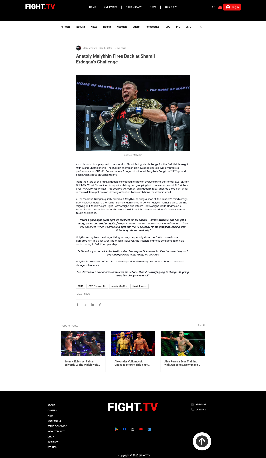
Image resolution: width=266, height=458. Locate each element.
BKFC (188, 26)
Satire (136, 26)
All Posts (65, 26)
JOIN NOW (53, 441)
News (94, 26)
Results (81, 26)
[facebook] (125, 429)
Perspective (152, 26)
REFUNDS (52, 447)
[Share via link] (100, 304)
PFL (178, 26)
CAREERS (52, 410)
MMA (80, 286)
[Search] (213, 7)
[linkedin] (149, 429)
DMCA (51, 436)
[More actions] (188, 48)
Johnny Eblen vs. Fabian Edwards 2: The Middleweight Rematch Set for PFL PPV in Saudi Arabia (82, 363)
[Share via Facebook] (77, 304)
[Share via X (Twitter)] (85, 304)
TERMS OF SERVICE (57, 426)
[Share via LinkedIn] (92, 304)
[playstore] (116, 429)
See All (201, 325)
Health (107, 26)
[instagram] (133, 429)
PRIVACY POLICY (56, 431)
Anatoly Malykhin (119, 286)
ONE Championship (97, 286)
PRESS (51, 415)
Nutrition (122, 26)
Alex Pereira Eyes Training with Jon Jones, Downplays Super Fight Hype (181, 363)
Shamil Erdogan (139, 286)
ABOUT (51, 405)
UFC (168, 26)
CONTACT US (54, 420)
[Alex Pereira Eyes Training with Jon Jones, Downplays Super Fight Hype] (183, 343)
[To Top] (202, 441)
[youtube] (141, 429)
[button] (220, 7)
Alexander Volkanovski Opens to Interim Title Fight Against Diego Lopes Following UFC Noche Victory (133, 363)
